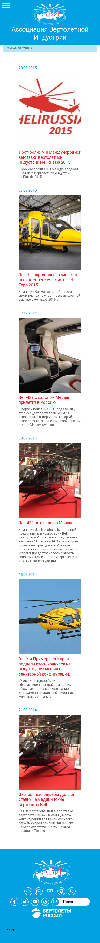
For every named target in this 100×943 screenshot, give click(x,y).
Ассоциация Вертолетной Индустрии (50, 33)
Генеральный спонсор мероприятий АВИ (50, 923)
